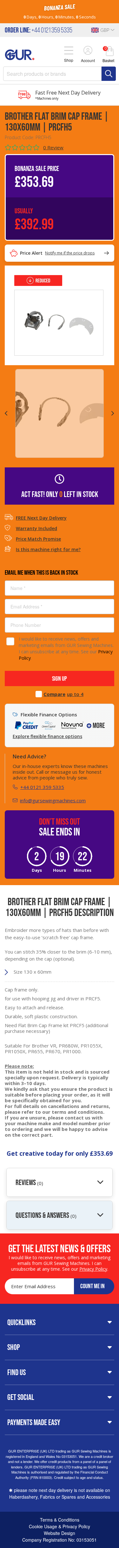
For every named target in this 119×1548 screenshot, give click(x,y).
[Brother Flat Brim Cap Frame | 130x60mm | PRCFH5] (58, 322)
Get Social (20, 1397)
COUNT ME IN (92, 1285)
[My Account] (87, 51)
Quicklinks (21, 1322)
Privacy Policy (93, 1269)
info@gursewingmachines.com (53, 800)
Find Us (16, 1372)
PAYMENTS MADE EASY (33, 1422)
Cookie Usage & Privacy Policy (59, 1526)
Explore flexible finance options (47, 736)
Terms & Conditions (59, 1519)
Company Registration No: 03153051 (59, 1540)
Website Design (59, 1533)
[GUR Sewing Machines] (20, 54)
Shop (13, 1347)
